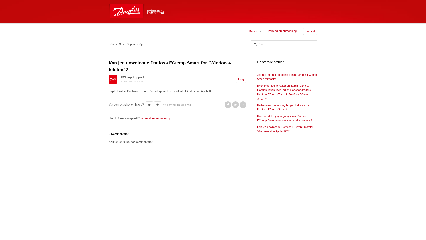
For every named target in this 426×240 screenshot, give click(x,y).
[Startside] (127, 8)
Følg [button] (241, 79)
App (141, 44)
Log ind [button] (310, 31)
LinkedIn (243, 104)
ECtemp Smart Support (122, 44)
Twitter (235, 104)
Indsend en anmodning (282, 31)
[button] (149, 104)
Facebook (228, 104)
